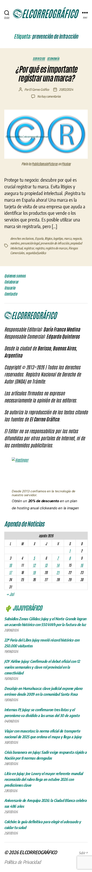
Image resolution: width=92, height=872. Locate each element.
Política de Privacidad (22, 862)
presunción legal (30, 243)
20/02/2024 (66, 89)
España (39, 238)
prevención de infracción (54, 243)
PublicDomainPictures (45, 164)
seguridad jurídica (36, 253)
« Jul (10, 594)
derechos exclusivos (22, 238)
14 (57, 565)
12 (34, 565)
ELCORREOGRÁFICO (38, 852)
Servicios (39, 58)
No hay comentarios (49, 96)
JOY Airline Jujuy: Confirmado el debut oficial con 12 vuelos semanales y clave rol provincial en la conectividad (42, 667)
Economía (53, 58)
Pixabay (66, 164)
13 (46, 565)
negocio (77, 238)
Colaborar (11, 282)
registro (39, 248)
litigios (48, 238)
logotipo (58, 238)
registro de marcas (56, 248)
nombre (14, 243)
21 (57, 572)
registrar (29, 248)
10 (10, 565)
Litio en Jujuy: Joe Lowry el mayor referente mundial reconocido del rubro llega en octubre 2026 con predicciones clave (43, 779)
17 (10, 572)
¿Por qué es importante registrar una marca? (46, 74)
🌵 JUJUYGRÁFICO (23, 607)
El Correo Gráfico (39, 89)
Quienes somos (15, 276)
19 (34, 572)
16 (81, 565)
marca (67, 238)
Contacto (10, 294)
